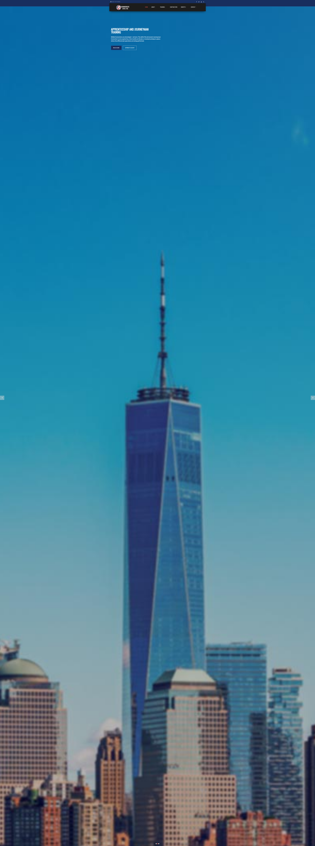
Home (146, 7)
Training (162, 7)
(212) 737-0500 (115, 1)
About (153, 7)
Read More (116, 47)
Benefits (183, 7)
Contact (193, 7)
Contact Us (128, 47)
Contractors (173, 7)
